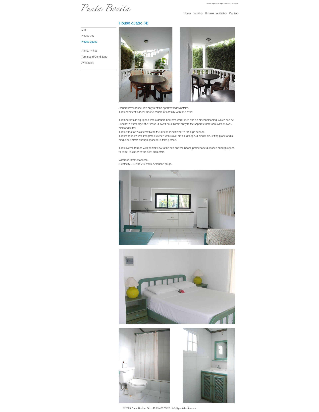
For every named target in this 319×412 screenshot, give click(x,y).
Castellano (226, 3)
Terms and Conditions (94, 56)
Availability (87, 62)
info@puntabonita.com (184, 408)
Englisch (217, 3)
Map (84, 29)
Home (187, 13)
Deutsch (210, 3)
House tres (87, 35)
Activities (221, 13)
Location (198, 13)
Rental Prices (89, 50)
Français (235, 3)
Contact (233, 13)
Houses (209, 13)
